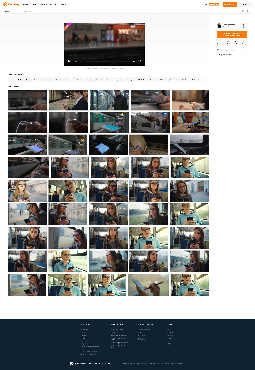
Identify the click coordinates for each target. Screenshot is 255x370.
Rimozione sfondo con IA (89, 351)
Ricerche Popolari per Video (118, 346)
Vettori (25, 4)
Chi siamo (141, 335)
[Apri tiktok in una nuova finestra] (102, 363)
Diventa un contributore (142, 339)
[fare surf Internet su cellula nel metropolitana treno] (190, 122)
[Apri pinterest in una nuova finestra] (99, 363)
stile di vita (141, 80)
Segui (243, 27)
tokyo (28, 80)
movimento (174, 80)
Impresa (83, 338)
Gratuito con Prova (232, 34)
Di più (63, 4)
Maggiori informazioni (225, 55)
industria (99, 80)
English (169, 329)
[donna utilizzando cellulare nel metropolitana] (150, 122)
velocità (152, 80)
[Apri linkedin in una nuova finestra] (96, 363)
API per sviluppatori (87, 344)
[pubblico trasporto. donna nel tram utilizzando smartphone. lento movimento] (148, 214)
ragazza (118, 80)
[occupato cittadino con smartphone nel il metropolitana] (190, 100)
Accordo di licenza (117, 329)
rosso (12, 80)
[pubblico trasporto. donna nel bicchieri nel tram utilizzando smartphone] (70, 167)
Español (170, 332)
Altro (169, 344)
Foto (34, 4)
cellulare (58, 80)
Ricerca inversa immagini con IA (90, 347)
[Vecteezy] (11, 4)
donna (109, 80)
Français (170, 341)
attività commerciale (199, 80)
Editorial (53, 4)
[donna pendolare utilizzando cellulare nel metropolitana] (150, 100)
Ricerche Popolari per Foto (119, 343)
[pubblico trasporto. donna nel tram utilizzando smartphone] (27, 191)
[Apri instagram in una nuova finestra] (93, 363)
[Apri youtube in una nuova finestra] (109, 363)
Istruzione (84, 341)
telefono (163, 80)
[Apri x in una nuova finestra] (106, 363)
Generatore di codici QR (89, 354)
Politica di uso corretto (177, 363)
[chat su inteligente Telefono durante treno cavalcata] (148, 285)
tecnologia (129, 80)
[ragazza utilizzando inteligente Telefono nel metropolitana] (27, 122)
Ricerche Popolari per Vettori (118, 339)
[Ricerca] (243, 11)
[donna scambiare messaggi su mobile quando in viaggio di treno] (189, 145)
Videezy (83, 335)
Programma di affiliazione (119, 335)
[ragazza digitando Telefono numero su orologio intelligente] (148, 145)
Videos (42, 4)
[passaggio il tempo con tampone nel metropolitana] (67, 145)
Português (170, 335)
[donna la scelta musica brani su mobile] (68, 122)
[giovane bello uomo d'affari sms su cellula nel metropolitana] (68, 100)
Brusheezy (84, 329)
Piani (206, 4)
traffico (185, 80)
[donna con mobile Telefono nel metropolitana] (27, 100)
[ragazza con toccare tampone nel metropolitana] (27, 145)
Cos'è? (234, 50)
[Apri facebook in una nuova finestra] (90, 363)
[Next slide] (205, 79)
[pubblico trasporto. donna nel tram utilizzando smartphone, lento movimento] (110, 167)
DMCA (113, 332)
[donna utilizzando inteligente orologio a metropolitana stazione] (28, 167)
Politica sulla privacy (163, 363)
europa (89, 80)
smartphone (78, 80)
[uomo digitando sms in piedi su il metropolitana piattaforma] (109, 100)
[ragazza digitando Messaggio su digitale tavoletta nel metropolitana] (109, 122)
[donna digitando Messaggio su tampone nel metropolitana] (108, 145)
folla (19, 80)
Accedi (245, 4)
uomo (67, 80)
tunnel (36, 80)
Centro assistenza (144, 329)
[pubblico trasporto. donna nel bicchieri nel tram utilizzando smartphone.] (190, 167)
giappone (46, 80)
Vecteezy (83, 332)
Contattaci (141, 332)
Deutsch (170, 338)
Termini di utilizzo (150, 363)
